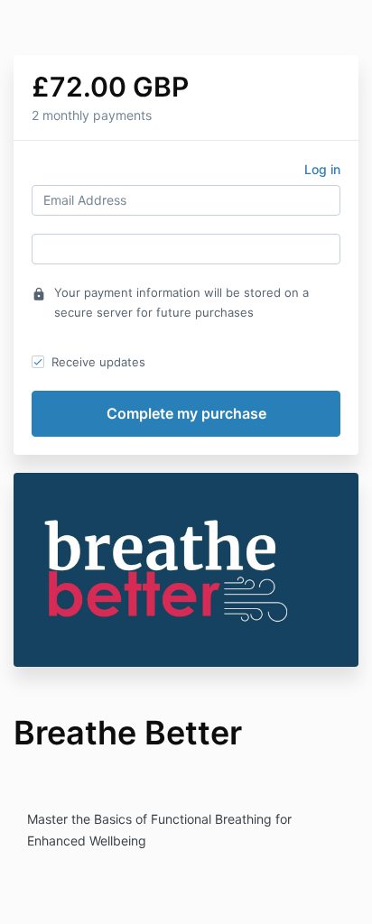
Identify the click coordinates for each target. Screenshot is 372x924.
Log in (322, 169)
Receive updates (98, 362)
